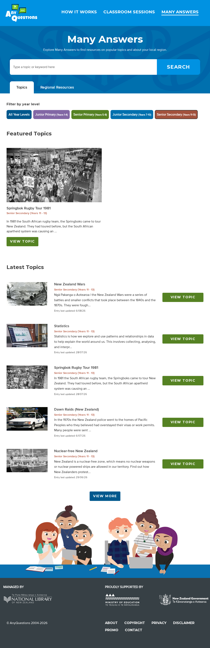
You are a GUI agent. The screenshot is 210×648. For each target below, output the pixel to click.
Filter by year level (23, 104)
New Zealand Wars (69, 284)
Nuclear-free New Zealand (75, 451)
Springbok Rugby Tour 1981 (29, 208)
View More (105, 496)
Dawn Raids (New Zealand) (76, 409)
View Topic (22, 241)
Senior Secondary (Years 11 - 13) (27, 213)
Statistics (61, 326)
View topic (183, 297)
